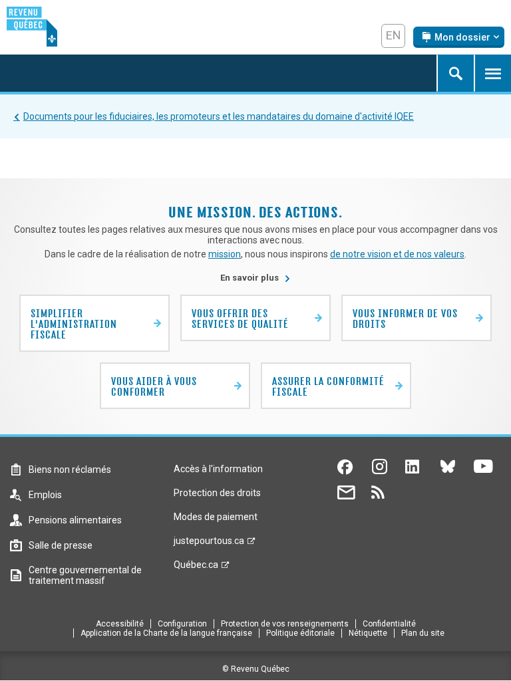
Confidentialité (389, 623)
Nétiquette (368, 633)
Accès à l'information (218, 469)
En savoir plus (255, 278)
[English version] (393, 36)
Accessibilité (120, 623)
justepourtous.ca (209, 544)
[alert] (458, 37)
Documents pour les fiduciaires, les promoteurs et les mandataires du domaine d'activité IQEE (218, 116)
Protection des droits (217, 492)
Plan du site (422, 633)
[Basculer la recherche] (455, 73)
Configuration (182, 623)
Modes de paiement (215, 516)
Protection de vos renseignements (285, 623)
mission (224, 254)
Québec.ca (196, 568)
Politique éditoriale (300, 633)
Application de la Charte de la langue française (166, 633)
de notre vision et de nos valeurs (397, 254)
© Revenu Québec (255, 669)
